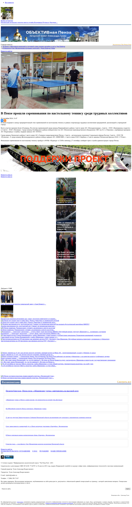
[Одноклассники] (5, 120)
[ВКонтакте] (2, 120)
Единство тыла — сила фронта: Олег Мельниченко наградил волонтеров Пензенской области (35, 444)
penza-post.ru (20, 501)
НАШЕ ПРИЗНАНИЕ (58, 451)
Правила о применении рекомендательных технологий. (59, 503)
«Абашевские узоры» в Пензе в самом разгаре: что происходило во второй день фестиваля (34, 400)
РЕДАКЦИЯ (44, 451)
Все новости (9, 2)
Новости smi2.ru (6, 51)
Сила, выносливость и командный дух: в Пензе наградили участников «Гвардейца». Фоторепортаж (37, 426)
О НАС (34, 451)
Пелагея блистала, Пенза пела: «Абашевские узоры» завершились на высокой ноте (42, 391)
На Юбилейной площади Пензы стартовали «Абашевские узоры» (26, 408)
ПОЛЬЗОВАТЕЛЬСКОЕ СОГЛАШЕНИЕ (15, 451)
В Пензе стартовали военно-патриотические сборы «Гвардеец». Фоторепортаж (30, 435)
